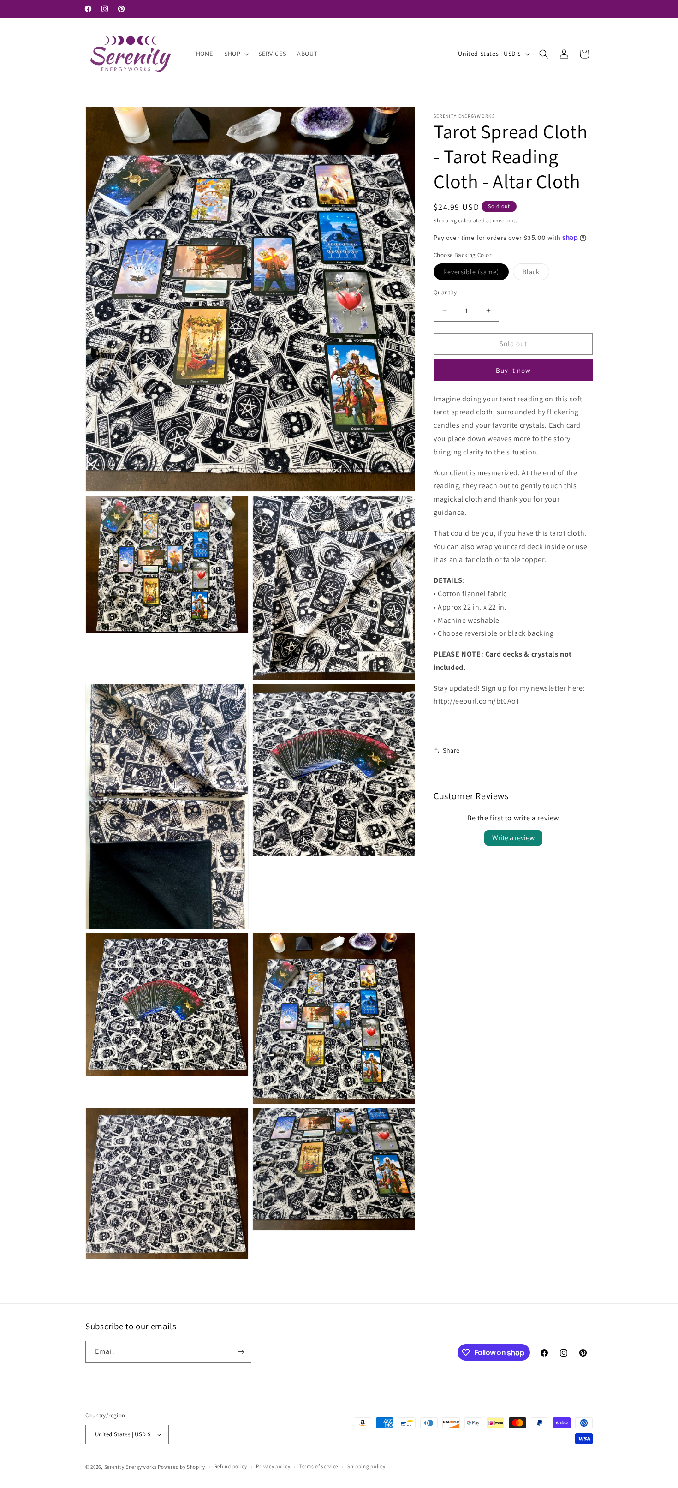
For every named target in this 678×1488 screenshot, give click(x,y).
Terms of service (318, 1466)
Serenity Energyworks (130, 1467)
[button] (236, 53)
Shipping (445, 220)
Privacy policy (273, 1466)
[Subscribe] (241, 1352)
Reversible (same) (476, 273)
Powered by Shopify (181, 1467)
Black (536, 273)
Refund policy (230, 1466)
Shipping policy (366, 1466)
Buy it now (513, 370)
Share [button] (451, 750)
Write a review (513, 838)
